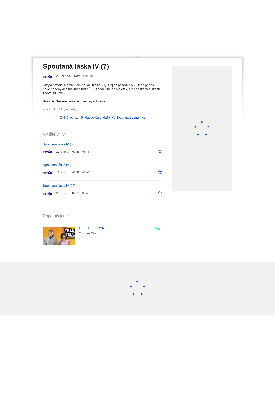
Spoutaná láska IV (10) (59, 185)
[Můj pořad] (160, 151)
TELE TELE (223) (91, 228)
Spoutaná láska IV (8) (58, 144)
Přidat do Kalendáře (95, 117)
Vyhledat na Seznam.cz (128, 117)
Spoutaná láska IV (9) (58, 165)
